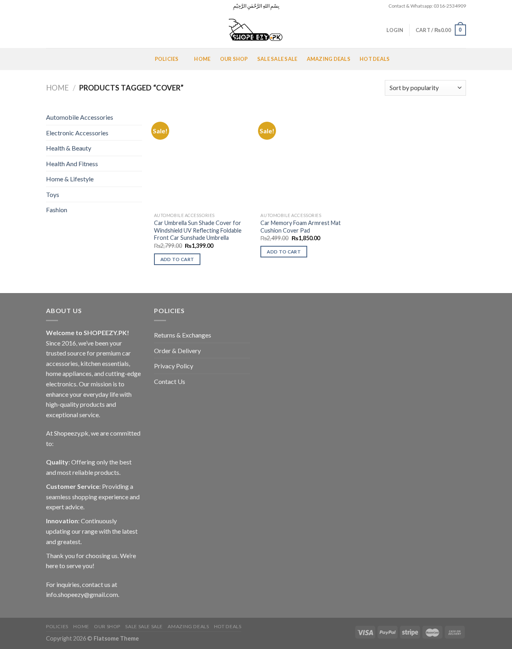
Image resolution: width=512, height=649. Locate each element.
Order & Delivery (177, 350)
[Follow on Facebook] (50, 6)
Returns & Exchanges (182, 335)
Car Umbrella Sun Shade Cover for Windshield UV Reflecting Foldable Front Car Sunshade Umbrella (198, 230)
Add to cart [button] (177, 259)
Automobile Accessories (79, 117)
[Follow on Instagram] (57, 6)
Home (202, 59)
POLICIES (167, 59)
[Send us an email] (72, 6)
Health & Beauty (68, 148)
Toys (52, 194)
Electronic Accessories (77, 133)
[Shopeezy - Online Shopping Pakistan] (256, 30)
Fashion (56, 209)
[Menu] (55, 59)
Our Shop (234, 59)
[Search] (49, 30)
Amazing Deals (328, 59)
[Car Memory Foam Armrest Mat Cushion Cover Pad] (309, 159)
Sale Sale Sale (277, 59)
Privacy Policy (173, 366)
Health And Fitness (72, 163)
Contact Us (169, 381)
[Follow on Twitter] (65, 6)
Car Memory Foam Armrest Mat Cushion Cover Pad (300, 226)
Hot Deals (375, 59)
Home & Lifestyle (70, 179)
